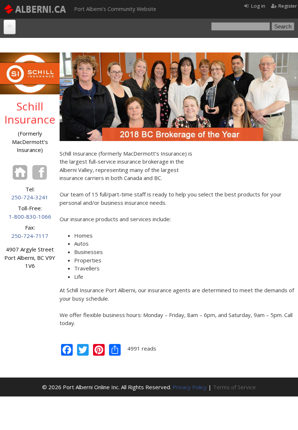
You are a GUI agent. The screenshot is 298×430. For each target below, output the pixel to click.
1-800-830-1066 (30, 216)
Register (287, 6)
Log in (258, 6)
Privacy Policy (190, 387)
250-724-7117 (29, 235)
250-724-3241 (29, 197)
